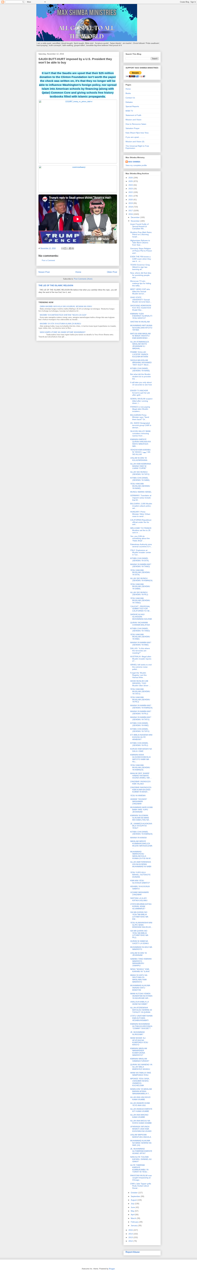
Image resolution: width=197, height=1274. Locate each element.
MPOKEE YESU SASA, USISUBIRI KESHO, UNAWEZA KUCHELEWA (140, 1082)
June (133, 1207)
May (133, 1211)
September (136, 1196)
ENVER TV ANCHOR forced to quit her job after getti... (140, 392)
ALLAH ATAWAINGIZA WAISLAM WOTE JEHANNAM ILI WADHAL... (139, 345)
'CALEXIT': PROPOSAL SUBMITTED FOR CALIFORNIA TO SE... (140, 608)
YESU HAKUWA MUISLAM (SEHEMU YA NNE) (140, 636)
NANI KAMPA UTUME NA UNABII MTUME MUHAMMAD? (62, 332)
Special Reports (132, 106)
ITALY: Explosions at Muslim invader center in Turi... (140, 552)
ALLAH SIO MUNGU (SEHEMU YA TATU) (139, 473)
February (135, 1222)
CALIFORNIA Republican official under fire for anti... (140, 522)
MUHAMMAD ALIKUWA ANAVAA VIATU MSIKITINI (140, 987)
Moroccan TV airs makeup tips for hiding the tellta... (140, 283)
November (135, 221)
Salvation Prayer (133, 128)
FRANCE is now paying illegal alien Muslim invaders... (140, 409)
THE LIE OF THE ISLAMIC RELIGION (55, 285)
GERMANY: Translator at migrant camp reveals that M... (140, 497)
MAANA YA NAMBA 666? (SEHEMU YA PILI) (140, 712)
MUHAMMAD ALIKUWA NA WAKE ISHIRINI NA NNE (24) (140, 1143)
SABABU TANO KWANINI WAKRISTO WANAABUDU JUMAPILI (141, 962)
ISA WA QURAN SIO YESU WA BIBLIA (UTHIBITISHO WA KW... (139, 915)
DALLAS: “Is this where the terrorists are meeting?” (140, 650)
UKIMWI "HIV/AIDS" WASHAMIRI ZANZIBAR (138, 801)
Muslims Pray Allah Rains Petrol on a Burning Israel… (141, 234)
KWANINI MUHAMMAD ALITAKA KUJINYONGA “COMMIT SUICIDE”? (141, 1026)
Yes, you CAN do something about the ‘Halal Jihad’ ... (140, 538)
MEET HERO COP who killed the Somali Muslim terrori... (140, 291)
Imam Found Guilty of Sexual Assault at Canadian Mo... (139, 226)
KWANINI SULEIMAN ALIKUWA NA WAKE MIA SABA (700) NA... (140, 817)
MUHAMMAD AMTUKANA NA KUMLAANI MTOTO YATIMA (141, 327)
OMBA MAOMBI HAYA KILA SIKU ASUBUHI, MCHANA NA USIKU (66, 306)
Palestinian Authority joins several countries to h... (141, 545)
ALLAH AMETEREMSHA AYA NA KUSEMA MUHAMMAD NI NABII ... (140, 865)
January (134, 1225)
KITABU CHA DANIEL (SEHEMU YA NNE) (139, 724)
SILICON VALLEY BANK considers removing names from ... (140, 433)
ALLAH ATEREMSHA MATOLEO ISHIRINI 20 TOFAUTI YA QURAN (141, 1010)
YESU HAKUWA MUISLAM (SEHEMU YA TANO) (140, 600)
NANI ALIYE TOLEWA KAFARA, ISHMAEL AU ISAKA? (141, 1159)
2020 (131, 199)
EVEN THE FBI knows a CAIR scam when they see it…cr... (140, 259)
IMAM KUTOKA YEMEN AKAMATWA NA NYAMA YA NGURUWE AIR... (141, 996)
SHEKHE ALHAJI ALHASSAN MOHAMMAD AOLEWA (141, 616)
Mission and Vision (133, 120)
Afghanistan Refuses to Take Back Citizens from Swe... (140, 242)
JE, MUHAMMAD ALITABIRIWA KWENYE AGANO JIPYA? (141, 1151)
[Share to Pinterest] (72, 248)
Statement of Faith (133, 115)
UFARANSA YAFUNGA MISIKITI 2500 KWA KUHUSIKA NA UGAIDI (140, 1129)
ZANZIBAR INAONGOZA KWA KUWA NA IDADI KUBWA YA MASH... (140, 789)
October (134, 1193)
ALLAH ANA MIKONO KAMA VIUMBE (139, 1116)
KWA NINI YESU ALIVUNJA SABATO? (140, 881)
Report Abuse (133, 1252)
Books (128, 93)
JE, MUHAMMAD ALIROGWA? (137, 1033)
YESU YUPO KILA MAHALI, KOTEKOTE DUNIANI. (140, 874)
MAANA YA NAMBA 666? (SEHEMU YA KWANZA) (141, 706)
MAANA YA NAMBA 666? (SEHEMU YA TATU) (140, 718)
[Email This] (62, 248)
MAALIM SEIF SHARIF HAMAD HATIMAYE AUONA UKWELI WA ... (141, 775)
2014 (131, 1234)
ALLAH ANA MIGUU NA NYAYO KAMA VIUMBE (141, 1122)
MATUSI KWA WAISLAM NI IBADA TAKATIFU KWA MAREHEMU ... (140, 336)
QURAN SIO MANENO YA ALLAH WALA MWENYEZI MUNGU (141, 1066)
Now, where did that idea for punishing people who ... (140, 275)
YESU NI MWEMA (138, 795)
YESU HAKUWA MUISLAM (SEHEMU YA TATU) (140, 691)
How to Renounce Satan (136, 124)
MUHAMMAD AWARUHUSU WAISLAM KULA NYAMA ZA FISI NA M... (141, 855)
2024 (131, 185)
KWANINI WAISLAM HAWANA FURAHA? (139, 1060)
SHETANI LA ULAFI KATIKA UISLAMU (138, 899)
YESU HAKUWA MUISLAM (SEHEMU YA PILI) (140, 699)
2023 (131, 189)
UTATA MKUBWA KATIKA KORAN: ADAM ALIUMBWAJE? (140, 906)
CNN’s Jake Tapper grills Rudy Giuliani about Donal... (140, 1186)
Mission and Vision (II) (135, 141)
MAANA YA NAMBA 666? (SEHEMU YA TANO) (140, 565)
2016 (131, 214)
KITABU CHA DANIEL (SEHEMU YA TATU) (139, 730)
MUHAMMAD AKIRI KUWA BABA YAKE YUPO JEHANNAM (141, 809)
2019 (131, 203)
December (135, 217)
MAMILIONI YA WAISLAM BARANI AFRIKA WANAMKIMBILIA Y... (141, 1091)
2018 (131, 207)
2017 (131, 210)
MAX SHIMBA (134, 162)
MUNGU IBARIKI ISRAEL (141, 492)
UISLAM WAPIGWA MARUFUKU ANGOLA (140, 1136)
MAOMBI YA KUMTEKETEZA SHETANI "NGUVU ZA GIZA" (63, 315)
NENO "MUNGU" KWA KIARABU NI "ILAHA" (140, 970)
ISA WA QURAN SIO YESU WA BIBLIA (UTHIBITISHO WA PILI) (139, 934)
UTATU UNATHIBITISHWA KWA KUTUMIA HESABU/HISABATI (141, 1018)
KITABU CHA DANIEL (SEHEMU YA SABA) (140, 479)
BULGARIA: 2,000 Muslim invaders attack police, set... (141, 506)
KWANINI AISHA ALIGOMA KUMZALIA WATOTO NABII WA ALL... (140, 758)
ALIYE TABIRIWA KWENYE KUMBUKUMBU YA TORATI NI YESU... (139, 1168)
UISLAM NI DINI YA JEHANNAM (138, 954)
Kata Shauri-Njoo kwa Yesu (137, 133)
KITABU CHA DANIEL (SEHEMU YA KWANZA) (141, 833)
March (134, 1218)
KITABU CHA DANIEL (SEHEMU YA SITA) (139, 559)
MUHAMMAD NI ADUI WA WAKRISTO (141, 948)
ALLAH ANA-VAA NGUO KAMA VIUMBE (140, 1098)
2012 (131, 1241)
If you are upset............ (135, 137)
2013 (131, 1237)
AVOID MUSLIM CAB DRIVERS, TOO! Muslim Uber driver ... (140, 683)
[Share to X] (67, 248)
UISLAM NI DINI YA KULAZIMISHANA (138, 459)
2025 (131, 181)
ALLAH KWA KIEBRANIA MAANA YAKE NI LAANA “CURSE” (140, 466)
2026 (131, 178)
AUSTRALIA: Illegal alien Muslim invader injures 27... (140, 658)
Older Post (112, 272)
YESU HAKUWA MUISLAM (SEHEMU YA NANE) (140, 486)
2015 (131, 1230)
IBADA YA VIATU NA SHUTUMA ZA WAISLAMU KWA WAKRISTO (138, 978)
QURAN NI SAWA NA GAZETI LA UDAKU (139, 942)
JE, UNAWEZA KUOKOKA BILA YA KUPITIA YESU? (141, 826)
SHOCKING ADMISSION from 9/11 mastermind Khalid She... (140, 307)
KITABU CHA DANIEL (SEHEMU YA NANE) (140, 369)
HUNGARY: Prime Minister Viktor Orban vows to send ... (140, 514)
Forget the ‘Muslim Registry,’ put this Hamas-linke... (138, 675)
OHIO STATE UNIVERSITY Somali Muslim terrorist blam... (141, 299)
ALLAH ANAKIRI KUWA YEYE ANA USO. (140, 1104)
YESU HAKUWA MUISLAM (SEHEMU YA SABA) (140, 586)
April (133, 1214)
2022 (131, 192)
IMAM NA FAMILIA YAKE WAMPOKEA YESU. (140, 1074)
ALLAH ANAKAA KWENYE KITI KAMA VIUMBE (141, 1110)
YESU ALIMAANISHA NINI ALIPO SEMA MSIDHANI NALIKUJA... (141, 925)
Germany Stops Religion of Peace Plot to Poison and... (141, 250)
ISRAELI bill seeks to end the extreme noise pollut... (141, 667)
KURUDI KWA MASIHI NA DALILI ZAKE (141, 750)
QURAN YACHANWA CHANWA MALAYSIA (140, 623)
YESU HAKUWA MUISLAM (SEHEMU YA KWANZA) (140, 767)
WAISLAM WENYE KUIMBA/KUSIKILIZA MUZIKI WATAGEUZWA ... (141, 844)
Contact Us (130, 98)
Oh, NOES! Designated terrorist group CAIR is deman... (140, 425)
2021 (131, 196)
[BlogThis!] (65, 248)
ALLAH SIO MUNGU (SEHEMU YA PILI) (139, 593)
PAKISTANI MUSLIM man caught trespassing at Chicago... (141, 1177)
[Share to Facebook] (70, 248)
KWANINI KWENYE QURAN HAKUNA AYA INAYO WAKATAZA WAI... (140, 442)
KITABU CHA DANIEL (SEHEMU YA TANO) (140, 629)
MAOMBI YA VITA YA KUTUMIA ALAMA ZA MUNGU (60, 324)
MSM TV (129, 111)
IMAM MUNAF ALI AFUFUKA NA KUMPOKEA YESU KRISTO (139, 1041)
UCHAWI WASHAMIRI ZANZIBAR (139, 893)
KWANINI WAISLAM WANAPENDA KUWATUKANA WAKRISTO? (138, 1051)
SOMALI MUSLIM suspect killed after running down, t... (141, 401)
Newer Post (44, 272)
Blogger (112, 1269)
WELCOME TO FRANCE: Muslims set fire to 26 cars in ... (141, 530)
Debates (129, 102)
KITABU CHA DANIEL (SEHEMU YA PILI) (139, 744)
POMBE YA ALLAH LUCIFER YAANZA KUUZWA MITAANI (139, 354)
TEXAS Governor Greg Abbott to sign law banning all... (140, 267)
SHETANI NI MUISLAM (140, 322)
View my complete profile (136, 165)
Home (78, 272)
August (134, 1200)
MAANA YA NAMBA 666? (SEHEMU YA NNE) (140, 643)
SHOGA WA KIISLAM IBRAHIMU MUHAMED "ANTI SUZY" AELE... (141, 362)
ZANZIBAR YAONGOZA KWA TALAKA (140, 782)
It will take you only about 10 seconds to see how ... (141, 384)
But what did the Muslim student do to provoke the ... (140, 376)
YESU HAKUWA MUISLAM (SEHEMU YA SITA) (140, 572)
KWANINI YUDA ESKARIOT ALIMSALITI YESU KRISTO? (141, 316)
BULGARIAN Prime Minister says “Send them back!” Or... (139, 417)
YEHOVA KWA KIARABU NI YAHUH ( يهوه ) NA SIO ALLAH (140, 452)
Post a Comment (48, 260)
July (133, 1203)
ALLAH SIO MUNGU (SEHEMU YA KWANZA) (141, 579)
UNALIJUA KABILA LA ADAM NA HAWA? (139, 1003)
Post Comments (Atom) (83, 279)
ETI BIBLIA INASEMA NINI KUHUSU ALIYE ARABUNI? (141, 737)
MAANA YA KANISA (138, 838)
